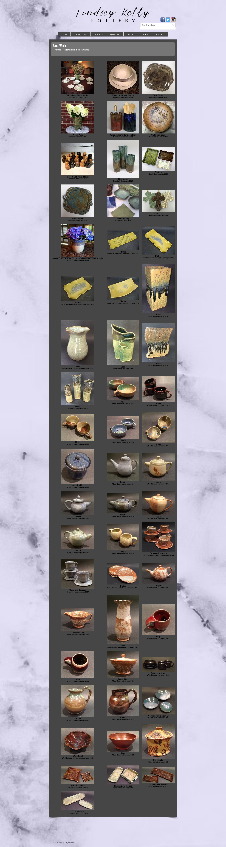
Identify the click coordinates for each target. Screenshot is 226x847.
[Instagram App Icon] (173, 19)
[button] (115, 34)
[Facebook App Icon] (162, 19)
